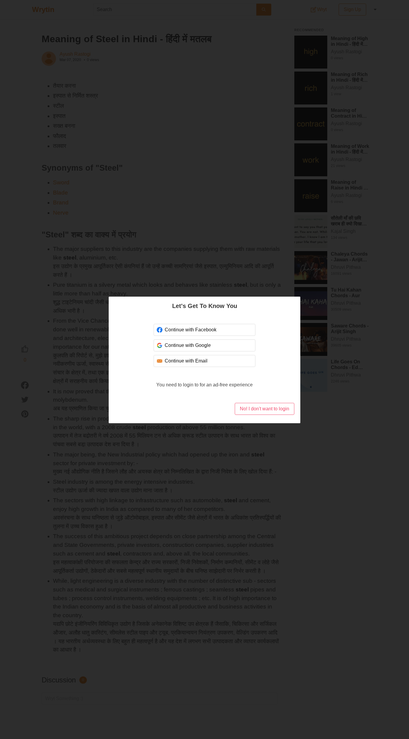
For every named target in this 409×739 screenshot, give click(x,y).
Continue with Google (188, 345)
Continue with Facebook (190, 329)
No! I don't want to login (264, 408)
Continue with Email (186, 360)
